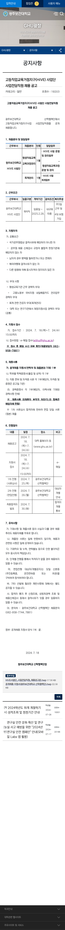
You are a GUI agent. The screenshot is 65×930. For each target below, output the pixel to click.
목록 (58, 697)
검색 (62, 13)
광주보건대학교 (10, 11)
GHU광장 (6, 50)
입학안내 (11, 3)
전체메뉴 (56, 14)
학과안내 (8, 909)
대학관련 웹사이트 (12, 917)
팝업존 (31, 3)
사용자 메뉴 (54, 3)
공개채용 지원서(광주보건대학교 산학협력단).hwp (28, 684)
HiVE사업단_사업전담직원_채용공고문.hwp (26, 680)
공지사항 (33, 50)
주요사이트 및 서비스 (14, 925)
